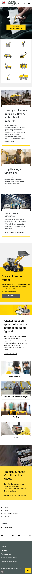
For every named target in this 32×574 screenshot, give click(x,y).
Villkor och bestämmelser (9, 561)
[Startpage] (9, 3)
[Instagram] (7, 535)
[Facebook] (13, 535)
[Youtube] (19, 535)
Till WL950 (11, 296)
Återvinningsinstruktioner (9, 558)
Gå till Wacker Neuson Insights (15, 495)
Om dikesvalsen (9, 141)
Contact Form (8, 528)
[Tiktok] (30, 535)
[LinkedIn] (24, 535)
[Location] (2, 535)
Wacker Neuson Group (11, 513)
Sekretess (4, 550)
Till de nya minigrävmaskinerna (16, 27)
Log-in (6, 507)
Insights (6, 516)
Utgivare (3, 547)
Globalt (6, 510)
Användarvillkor (6, 554)
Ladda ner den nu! (10, 354)
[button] (2, 23)
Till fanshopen (9, 187)
